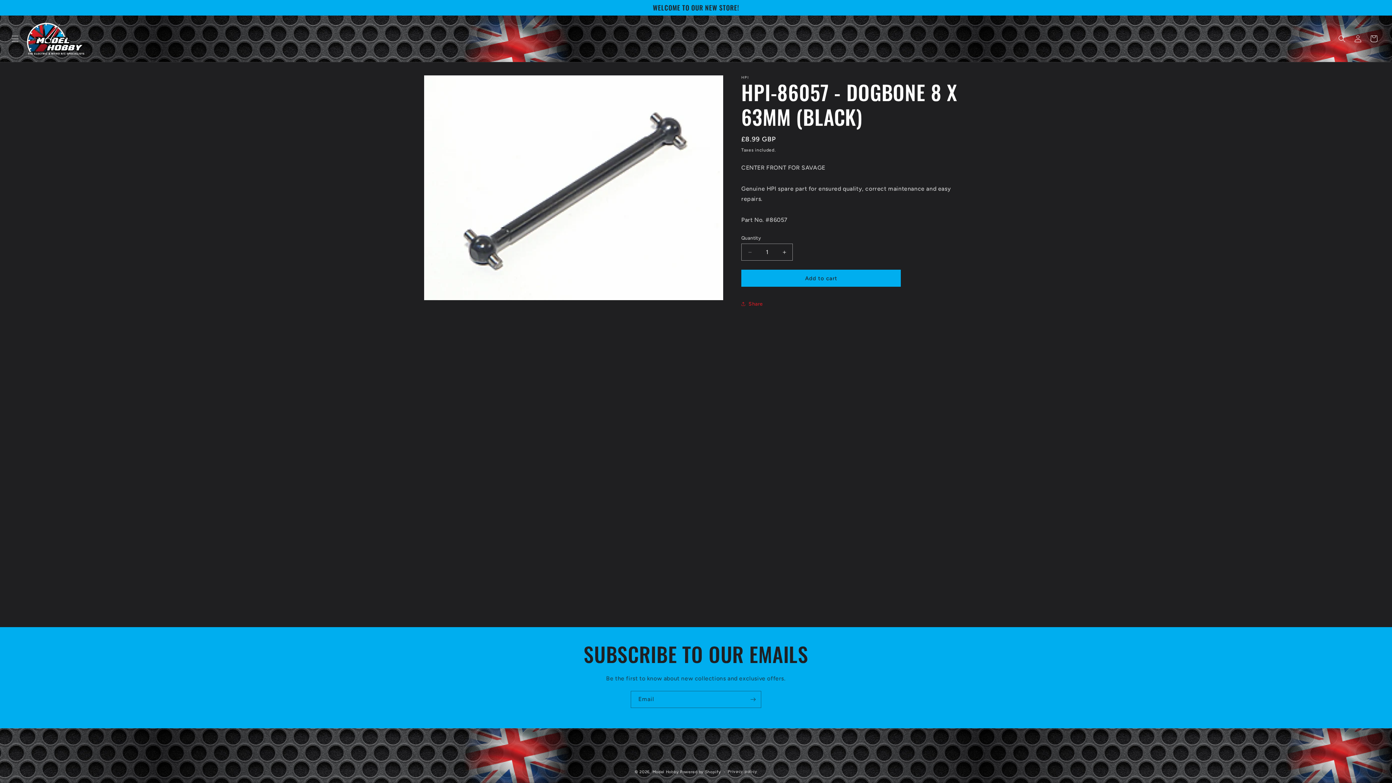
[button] (15, 39)
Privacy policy (742, 771)
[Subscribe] (753, 699)
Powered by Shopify (700, 772)
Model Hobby (665, 772)
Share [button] (756, 304)
